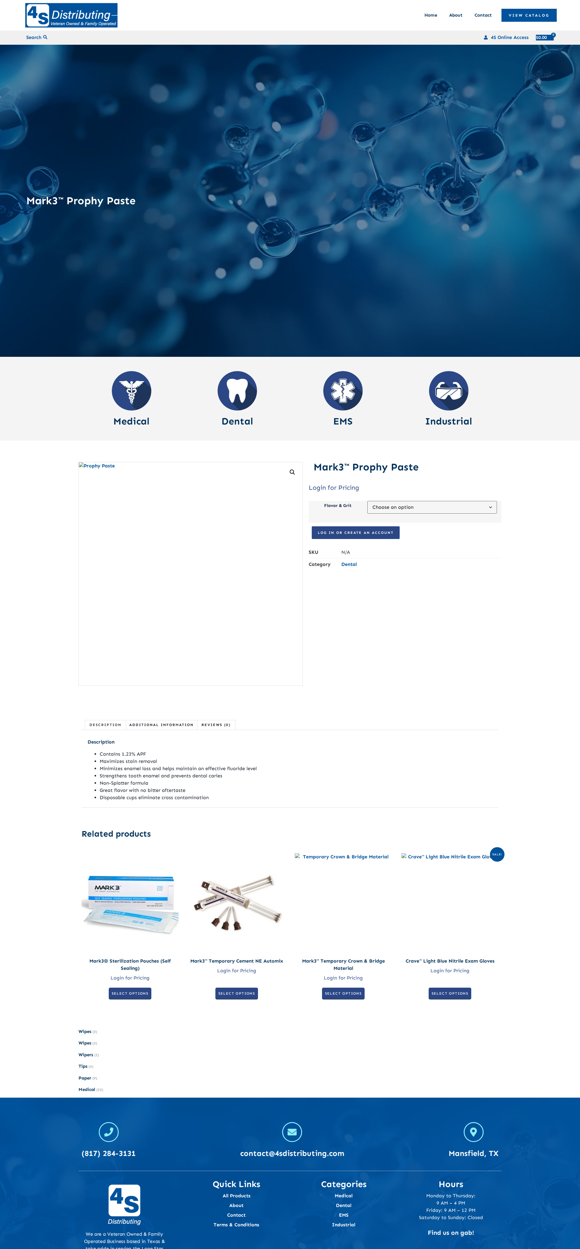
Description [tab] (105, 725)
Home (430, 15)
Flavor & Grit (338, 505)
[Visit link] (131, 398)
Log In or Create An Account (356, 533)
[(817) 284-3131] (109, 1132)
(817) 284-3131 (109, 1153)
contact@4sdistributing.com (292, 1153)
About (455, 15)
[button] (45, 38)
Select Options (130, 993)
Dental (349, 564)
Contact (483, 15)
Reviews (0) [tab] (216, 725)
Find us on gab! (451, 1232)
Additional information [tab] (161, 725)
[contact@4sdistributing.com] (292, 1132)
